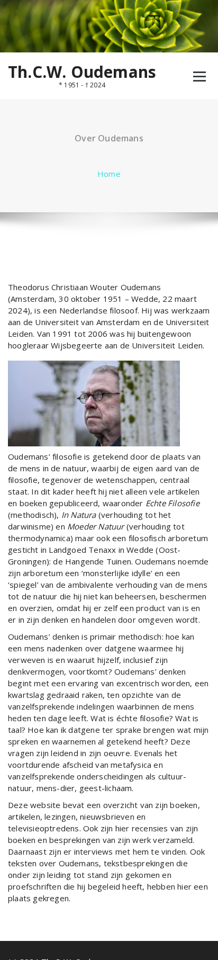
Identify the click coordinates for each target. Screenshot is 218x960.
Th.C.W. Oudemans (82, 72)
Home (109, 173)
